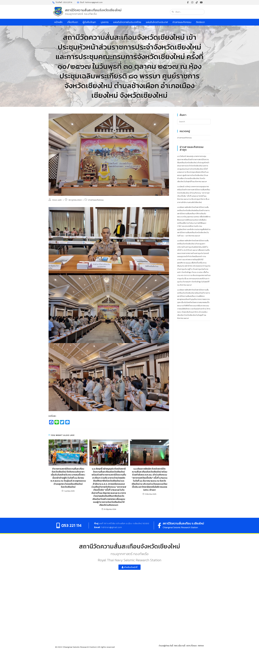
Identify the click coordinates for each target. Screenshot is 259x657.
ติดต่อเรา (200, 22)
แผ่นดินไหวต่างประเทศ (157, 22)
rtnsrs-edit (57, 199)
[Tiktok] (197, 2)
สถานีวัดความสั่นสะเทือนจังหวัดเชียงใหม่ (93, 10)
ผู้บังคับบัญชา (89, 22)
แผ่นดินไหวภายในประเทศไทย (127, 22)
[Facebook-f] (188, 2)
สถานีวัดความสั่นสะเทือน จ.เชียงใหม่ (183, 523)
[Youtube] (201, 2)
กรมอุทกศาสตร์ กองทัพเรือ (81, 14)
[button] (129, 567)
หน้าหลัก (58, 22)
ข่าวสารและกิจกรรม (182, 22)
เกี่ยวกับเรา (72, 22)
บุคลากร (105, 22)
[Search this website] (193, 121)
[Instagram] (192, 2)
